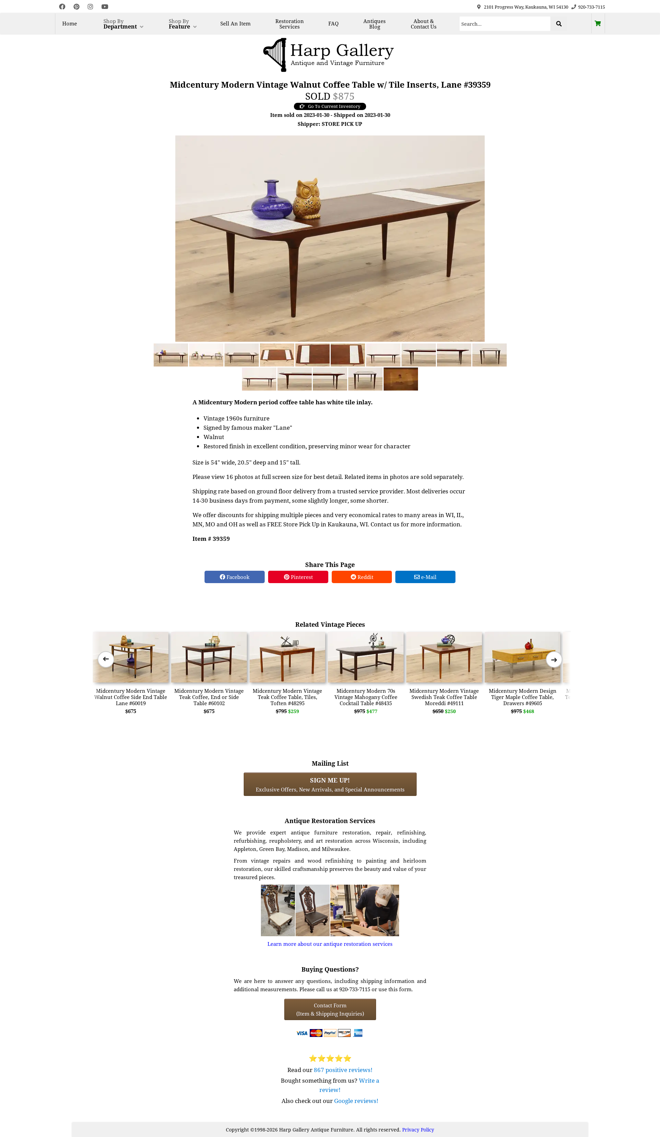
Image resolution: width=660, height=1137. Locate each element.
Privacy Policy (418, 1129)
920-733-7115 (591, 7)
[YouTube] (104, 6)
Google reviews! (356, 1101)
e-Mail (428, 576)
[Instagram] (90, 6)
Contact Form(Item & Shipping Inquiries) (330, 1009)
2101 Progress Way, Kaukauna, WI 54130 (526, 7)
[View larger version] (330, 237)
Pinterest (301, 576)
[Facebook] (62, 6)
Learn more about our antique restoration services (330, 943)
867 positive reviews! (343, 1070)
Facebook (237, 576)
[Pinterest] (76, 6)
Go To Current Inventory (334, 106)
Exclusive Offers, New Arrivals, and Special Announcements (330, 784)
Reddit (364, 576)
